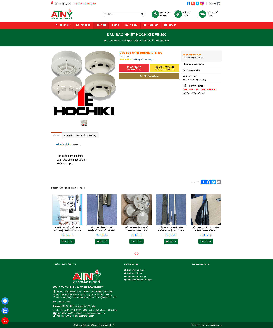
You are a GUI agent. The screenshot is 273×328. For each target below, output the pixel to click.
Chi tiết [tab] (56, 135)
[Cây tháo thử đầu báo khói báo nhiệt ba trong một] (171, 209)
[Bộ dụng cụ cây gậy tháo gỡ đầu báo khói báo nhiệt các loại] (206, 209)
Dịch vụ (115, 25)
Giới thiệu (85, 25)
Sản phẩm (101, 25)
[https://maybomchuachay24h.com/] (105, 40)
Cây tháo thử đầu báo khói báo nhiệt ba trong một (171, 230)
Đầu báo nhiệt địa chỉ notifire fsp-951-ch (136, 229)
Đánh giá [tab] (68, 135)
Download (153, 25)
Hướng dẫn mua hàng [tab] (86, 135)
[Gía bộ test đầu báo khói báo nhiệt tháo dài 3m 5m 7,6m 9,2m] (67, 209)
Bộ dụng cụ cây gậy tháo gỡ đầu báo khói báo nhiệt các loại (206, 230)
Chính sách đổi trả (134, 273)
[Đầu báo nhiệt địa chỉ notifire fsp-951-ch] (136, 209)
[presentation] (135, 253)
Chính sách (131, 264)
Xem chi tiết (67, 241)
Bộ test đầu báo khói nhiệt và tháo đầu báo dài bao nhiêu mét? (102, 230)
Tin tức (133, 25)
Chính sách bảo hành (135, 270)
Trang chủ (65, 25)
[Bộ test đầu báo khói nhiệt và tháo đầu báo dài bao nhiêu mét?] (102, 209)
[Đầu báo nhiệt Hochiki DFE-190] (84, 123)
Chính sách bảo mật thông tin (139, 280)
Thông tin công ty (64, 264)
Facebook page (200, 264)
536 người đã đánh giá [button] (144, 59)
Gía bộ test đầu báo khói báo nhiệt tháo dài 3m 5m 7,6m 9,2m (67, 230)
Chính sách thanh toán (136, 276)
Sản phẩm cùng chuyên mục (68, 188)
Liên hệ (172, 25)
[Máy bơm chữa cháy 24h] (62, 14)
